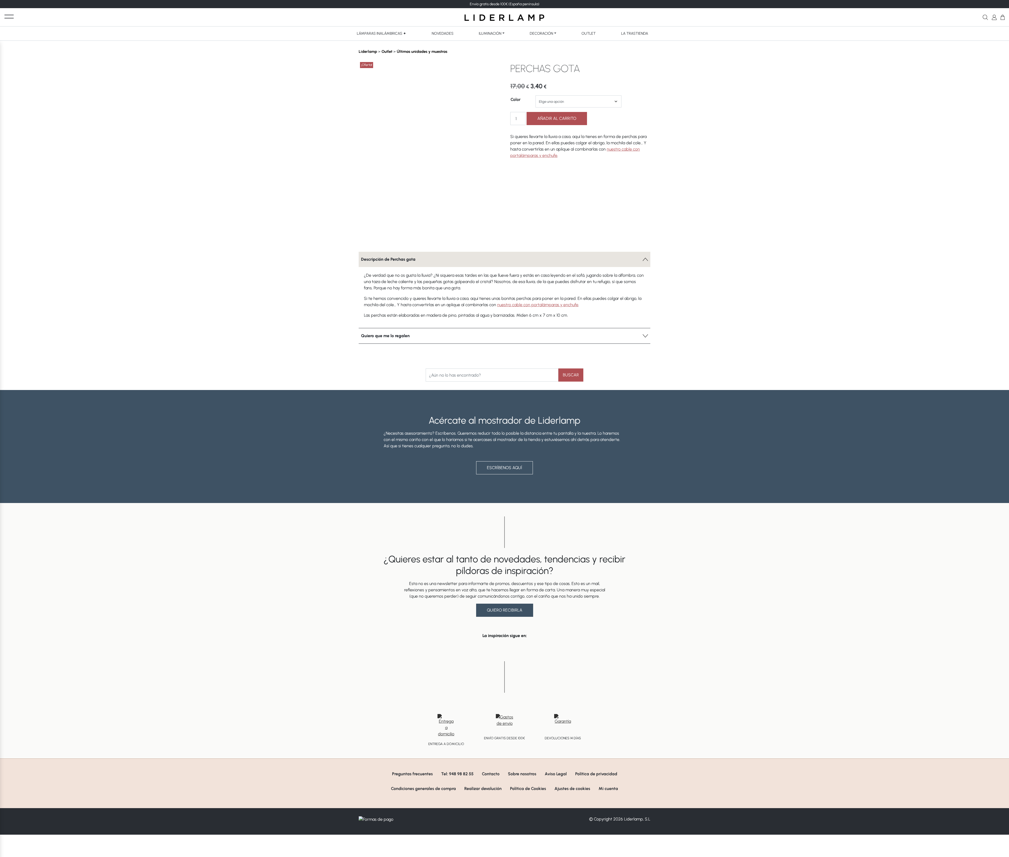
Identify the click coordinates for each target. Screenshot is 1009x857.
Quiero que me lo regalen (385, 335)
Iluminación (490, 33)
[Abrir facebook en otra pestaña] (475, 649)
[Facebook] (458, 236)
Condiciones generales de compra (423, 788)
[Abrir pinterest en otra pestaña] (534, 649)
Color (516, 99)
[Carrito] (1003, 17)
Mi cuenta (608, 788)
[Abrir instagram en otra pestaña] (504, 649)
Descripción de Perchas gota (388, 259)
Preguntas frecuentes (412, 773)
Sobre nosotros (522, 773)
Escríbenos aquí (504, 467)
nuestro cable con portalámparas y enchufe (537, 304)
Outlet (588, 33)
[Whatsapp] (467, 236)
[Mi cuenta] (994, 17)
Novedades (443, 33)
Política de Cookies (528, 788)
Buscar (571, 374)
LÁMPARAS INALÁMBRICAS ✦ (381, 33)
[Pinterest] (485, 236)
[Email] (494, 236)
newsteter (516, 4)
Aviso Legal (556, 773)
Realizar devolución (483, 788)
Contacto (491, 773)
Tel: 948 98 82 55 (457, 773)
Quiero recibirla (504, 610)
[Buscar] (985, 17)
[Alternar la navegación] (9, 16)
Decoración (541, 33)
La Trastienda (634, 33)
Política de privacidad (596, 773)
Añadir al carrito (556, 118)
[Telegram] (476, 236)
